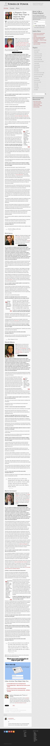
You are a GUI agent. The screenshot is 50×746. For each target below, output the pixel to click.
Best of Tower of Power (37, 101)
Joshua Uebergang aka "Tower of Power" (12, 708)
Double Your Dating (36, 104)
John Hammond (11, 718)
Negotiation (35, 70)
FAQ (24, 733)
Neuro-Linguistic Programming (38, 72)
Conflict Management (37, 55)
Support (25, 736)
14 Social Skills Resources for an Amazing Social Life (16, 683)
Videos (35, 89)
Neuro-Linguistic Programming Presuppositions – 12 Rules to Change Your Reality (39, 40)
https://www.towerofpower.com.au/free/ (20, 702)
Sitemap (35, 738)
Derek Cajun (16, 320)
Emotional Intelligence (37, 59)
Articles (6, 8)
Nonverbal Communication (22, 710)
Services (35, 737)
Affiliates (35, 733)
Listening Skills (36, 65)
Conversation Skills (15, 710)
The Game (28, 240)
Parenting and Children (37, 76)
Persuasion (35, 78)
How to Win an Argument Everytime (39, 37)
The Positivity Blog (23, 348)
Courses (12, 8)
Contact (25, 732)
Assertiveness (36, 50)
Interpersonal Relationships (38, 61)
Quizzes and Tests (37, 82)
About (17, 8)
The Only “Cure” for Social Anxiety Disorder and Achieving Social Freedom (39, 34)
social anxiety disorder (19, 174)
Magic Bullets (10, 279)
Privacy (35, 736)
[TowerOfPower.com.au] (16, 4)
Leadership (35, 63)
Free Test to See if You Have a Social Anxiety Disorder (16, 688)
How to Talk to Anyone (22, 42)
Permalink (7, 711)
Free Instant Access (40, 25)
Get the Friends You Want (37, 105)
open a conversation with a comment (21, 561)
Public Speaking (36, 80)
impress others (26, 115)
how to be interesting (18, 115)
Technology (36, 87)
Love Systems (18, 236)
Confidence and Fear (9, 710)
